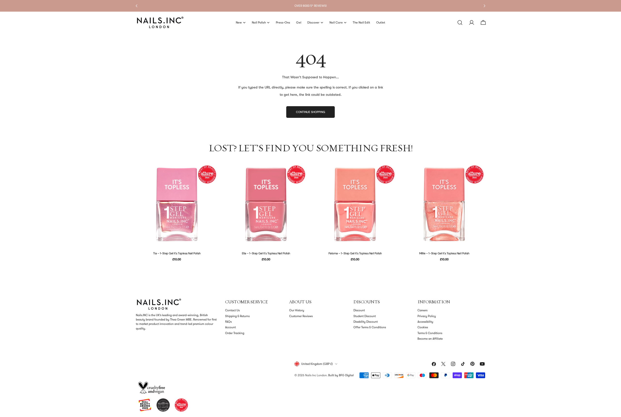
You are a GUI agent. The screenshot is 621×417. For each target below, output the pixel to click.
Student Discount (364, 316)
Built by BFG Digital (341, 375)
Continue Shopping (310, 112)
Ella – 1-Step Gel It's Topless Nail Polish (266, 253)
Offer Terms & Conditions (369, 327)
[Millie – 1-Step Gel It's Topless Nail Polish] (444, 204)
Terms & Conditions (429, 333)
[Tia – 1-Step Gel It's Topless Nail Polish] (177, 204)
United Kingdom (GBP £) (317, 364)
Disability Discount (365, 321)
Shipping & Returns (237, 316)
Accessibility (425, 321)
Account (230, 327)
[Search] (460, 22)
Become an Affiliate (430, 338)
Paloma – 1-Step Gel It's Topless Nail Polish (355, 253)
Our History (296, 310)
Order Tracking (234, 333)
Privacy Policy (426, 316)
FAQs (228, 321)
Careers (422, 310)
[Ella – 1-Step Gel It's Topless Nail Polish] (266, 204)
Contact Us (232, 310)
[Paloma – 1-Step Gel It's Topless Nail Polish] (355, 204)
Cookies (422, 327)
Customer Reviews (301, 316)
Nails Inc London (316, 375)
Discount (359, 310)
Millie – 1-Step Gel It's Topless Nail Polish (444, 253)
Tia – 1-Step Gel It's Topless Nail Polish (177, 253)
